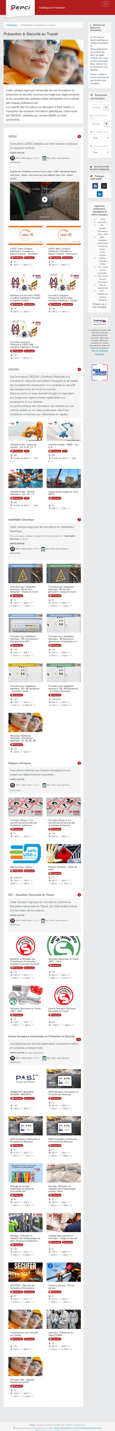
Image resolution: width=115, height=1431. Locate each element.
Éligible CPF (100, 132)
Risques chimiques (44, 763)
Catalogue (11, 25)
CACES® (44, 369)
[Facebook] (95, 186)
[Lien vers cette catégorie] (20, 136)
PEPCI (32, 1425)
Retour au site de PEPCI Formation (99, 168)
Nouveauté (99, 146)
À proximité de (98, 116)
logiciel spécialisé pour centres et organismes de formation (78, 1428)
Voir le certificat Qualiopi (99, 352)
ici (27, 538)
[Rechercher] (106, 107)
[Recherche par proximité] (106, 124)
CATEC (44, 136)
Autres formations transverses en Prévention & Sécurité (44, 1036)
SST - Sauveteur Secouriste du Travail (44, 894)
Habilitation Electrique (44, 519)
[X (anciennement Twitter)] (104, 186)
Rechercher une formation (98, 96)
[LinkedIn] (100, 194)
